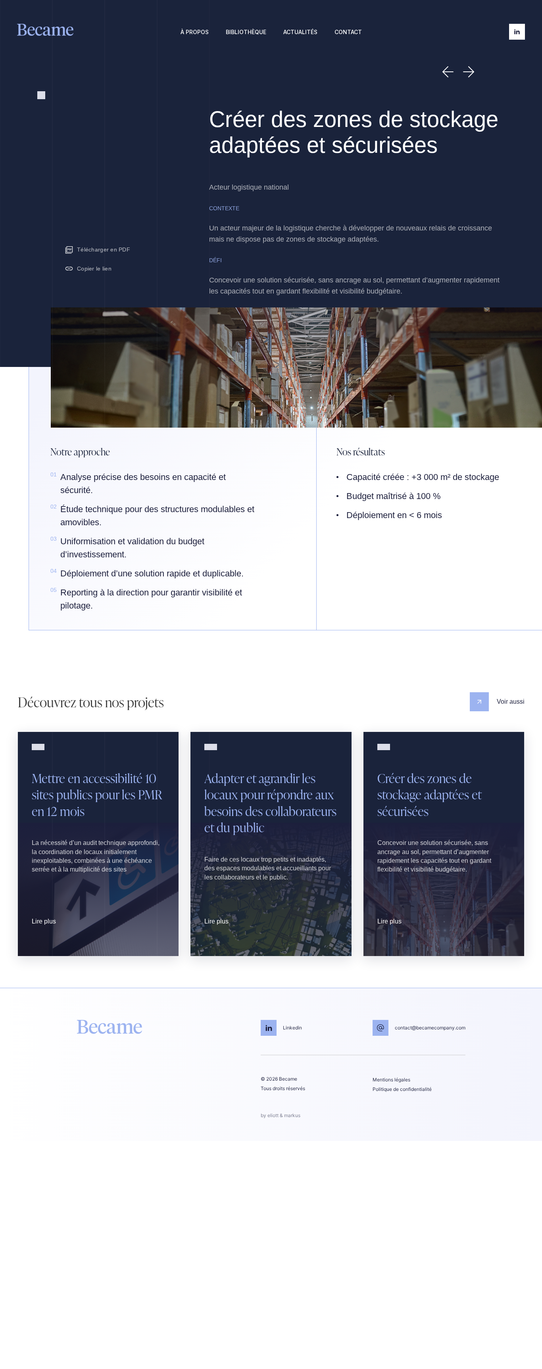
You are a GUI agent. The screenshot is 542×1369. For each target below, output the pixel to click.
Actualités (300, 32)
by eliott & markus (280, 1115)
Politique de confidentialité (402, 1089)
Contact (348, 32)
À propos (195, 32)
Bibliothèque (246, 32)
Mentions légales (391, 1080)
